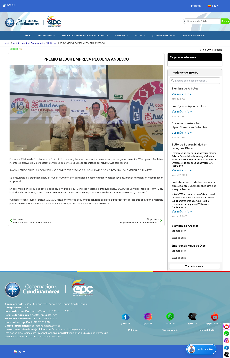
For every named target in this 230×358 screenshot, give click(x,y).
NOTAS (138, 35)
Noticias (218, 49)
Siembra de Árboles (185, 88)
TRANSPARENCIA (46, 35)
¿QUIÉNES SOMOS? (162, 35)
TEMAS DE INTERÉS (191, 35)
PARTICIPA (120, 35)
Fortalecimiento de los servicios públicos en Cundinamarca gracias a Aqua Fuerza (194, 185)
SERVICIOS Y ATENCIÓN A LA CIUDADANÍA (83, 35)
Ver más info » (182, 94)
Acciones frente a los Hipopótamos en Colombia (189, 125)
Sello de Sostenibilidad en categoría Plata (189, 146)
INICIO (28, 35)
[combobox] (202, 21)
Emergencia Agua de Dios (189, 106)
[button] (170, 63)
